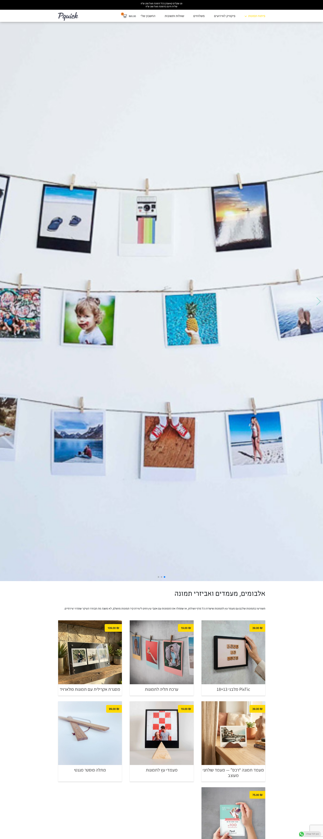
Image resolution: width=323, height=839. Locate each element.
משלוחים (199, 16)
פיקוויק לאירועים (224, 16)
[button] (318, 301)
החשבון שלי (148, 16)
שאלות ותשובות (174, 16)
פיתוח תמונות (256, 16)
